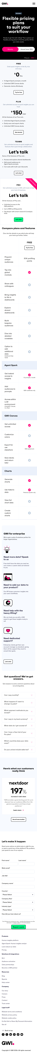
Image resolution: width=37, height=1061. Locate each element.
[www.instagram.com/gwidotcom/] (14, 1034)
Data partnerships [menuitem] (8, 964)
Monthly (10, 49)
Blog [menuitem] (3, 976)
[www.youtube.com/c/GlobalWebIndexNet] (21, 1034)
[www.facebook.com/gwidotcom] (3, 1034)
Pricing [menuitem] (4, 950)
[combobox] (33, 58)
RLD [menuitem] (3, 958)
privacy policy (16, 922)
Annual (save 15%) (27, 49)
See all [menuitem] (4, 1024)
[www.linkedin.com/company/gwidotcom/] (10, 1034)
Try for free (18, 92)
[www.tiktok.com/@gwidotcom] (18, 1034)
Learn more (17, 810)
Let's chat (19, 173)
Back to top (9, 1030)
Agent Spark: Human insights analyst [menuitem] (14, 943)
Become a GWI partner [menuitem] (9, 968)
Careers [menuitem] (4, 994)
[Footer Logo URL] (8, 1043)
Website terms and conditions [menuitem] (12, 1012)
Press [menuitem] (3, 997)
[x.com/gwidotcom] (6, 1034)
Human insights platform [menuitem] (10, 940)
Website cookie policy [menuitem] (9, 1018)
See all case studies (19, 819)
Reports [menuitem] (4, 979)
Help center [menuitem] (6, 982)
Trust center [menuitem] (6, 1003)
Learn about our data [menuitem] (9, 947)
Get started (18, 132)
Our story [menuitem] (5, 991)
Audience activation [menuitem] (8, 961)
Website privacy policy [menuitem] (9, 1015)
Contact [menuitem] (4, 1000)
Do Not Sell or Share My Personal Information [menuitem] (17, 1021)
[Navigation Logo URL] (5, 3)
